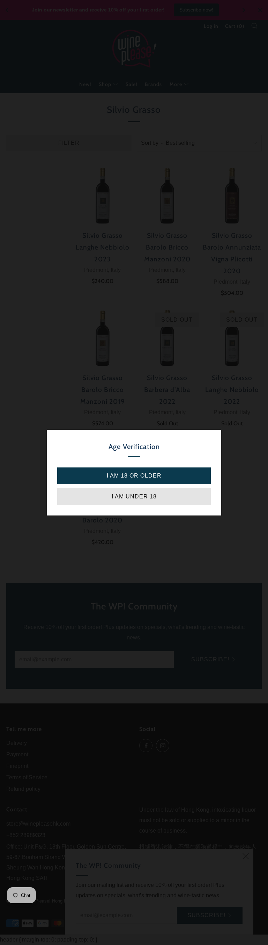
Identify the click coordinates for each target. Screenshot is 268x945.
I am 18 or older (134, 476)
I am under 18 (134, 496)
